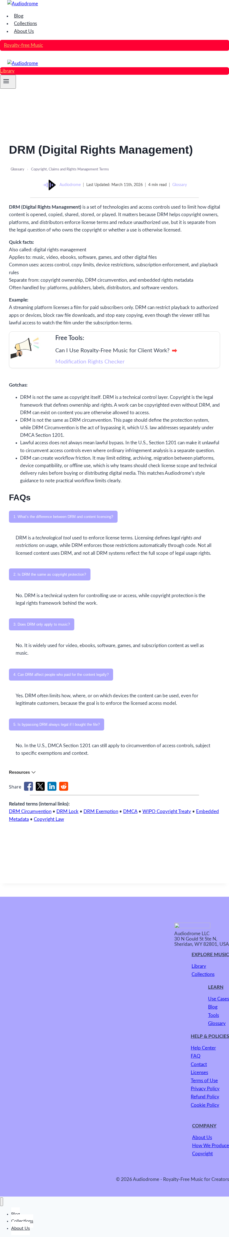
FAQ (196, 1056)
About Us (24, 31)
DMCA (130, 811)
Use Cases (218, 999)
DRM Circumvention (30, 811)
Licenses (199, 1072)
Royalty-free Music (23, 45)
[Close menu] (1, 1201)
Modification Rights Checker (90, 362)
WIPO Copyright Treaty (166, 811)
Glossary (17, 169)
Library (7, 71)
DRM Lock (67, 811)
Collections (25, 23)
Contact (199, 1064)
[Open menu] (8, 81)
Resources (19, 772)
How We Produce (210, 1145)
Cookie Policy (205, 1105)
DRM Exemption (101, 811)
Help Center (203, 1048)
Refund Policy (205, 1096)
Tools (213, 1015)
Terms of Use (204, 1080)
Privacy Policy (205, 1088)
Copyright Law (49, 819)
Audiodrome (70, 185)
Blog (18, 16)
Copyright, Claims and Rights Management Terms (70, 169)
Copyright (202, 1153)
